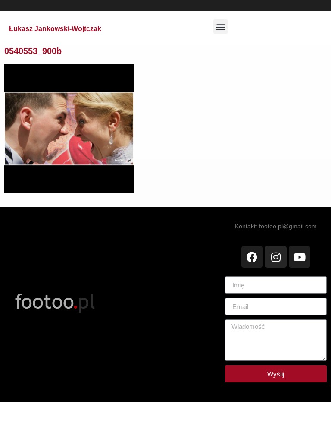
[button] (220, 26)
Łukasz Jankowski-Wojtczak (55, 28)
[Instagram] (276, 257)
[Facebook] (252, 257)
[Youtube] (299, 257)
